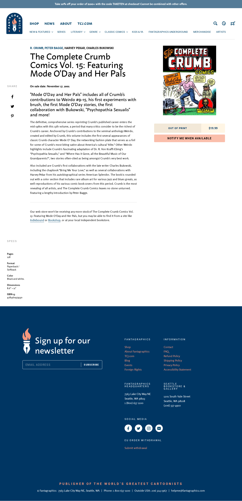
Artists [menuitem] (221, 31)
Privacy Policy (172, 365)
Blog (127, 360)
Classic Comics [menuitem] (115, 31)
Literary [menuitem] (76, 31)
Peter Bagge (54, 48)
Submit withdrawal (136, 448)
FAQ (166, 351)
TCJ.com (129, 356)
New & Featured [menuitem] (40, 31)
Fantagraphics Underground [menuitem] (168, 31)
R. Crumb (36, 48)
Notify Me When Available (189, 138)
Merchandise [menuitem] (202, 31)
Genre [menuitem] (93, 31)
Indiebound (37, 220)
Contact (168, 347)
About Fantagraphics (137, 351)
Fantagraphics (48, 490)
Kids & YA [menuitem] (137, 31)
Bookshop (54, 220)
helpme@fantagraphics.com (188, 490)
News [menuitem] (49, 23)
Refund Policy (172, 356)
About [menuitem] (66, 23)
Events (128, 365)
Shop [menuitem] (34, 23)
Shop (128, 347)
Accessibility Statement (177, 369)
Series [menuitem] (61, 31)
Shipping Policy (173, 360)
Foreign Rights (133, 369)
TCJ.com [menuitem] (85, 23)
